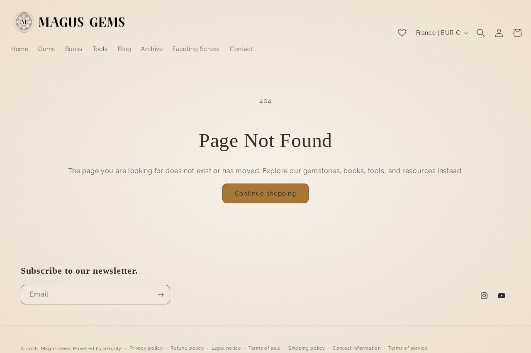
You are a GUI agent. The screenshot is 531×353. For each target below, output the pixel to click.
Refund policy (187, 348)
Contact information (356, 348)
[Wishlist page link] (402, 33)
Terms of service (407, 348)
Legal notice (226, 348)
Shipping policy (306, 348)
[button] (481, 33)
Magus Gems (56, 348)
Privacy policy (146, 348)
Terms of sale (264, 348)
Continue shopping (265, 193)
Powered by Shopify (97, 348)
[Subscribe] (160, 294)
